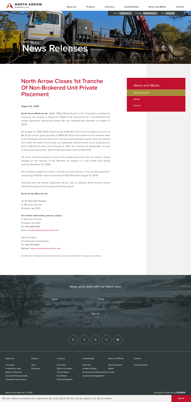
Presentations (63, 372)
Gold (33, 364)
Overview (10, 364)
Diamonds (35, 368)
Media (137, 99)
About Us (71, 6)
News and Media (157, 6)
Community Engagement (94, 375)
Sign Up (95, 313)
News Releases (141, 92)
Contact (180, 6)
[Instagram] (106, 339)
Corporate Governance (16, 379)
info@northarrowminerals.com (43, 230)
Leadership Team (13, 368)
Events (137, 105)
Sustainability (131, 6)
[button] (113, 398)
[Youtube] (117, 339)
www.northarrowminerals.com (46, 248)
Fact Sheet (62, 375)
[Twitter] (84, 339)
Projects (90, 6)
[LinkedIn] (95, 339)
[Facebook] (73, 339)
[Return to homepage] (24, 6)
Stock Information (65, 368)
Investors (109, 6)
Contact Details (141, 364)
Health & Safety (90, 368)
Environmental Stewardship (95, 372)
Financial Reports (65, 379)
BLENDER (181, 392)
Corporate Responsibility (17, 375)
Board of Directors (14, 372)
